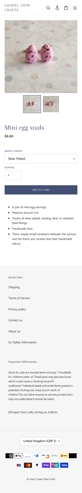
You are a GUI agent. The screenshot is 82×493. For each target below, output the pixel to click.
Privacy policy (17, 309)
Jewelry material (13, 151)
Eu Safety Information (22, 342)
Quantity (9, 167)
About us (14, 331)
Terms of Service (19, 298)
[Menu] (74, 7)
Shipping (14, 287)
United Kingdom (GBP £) (39, 441)
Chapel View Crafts (17, 7)
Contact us (15, 320)
